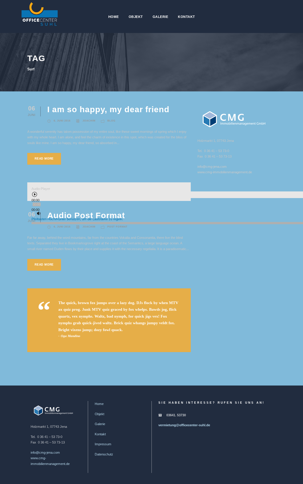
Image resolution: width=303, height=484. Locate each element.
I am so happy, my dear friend (108, 109)
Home (113, 17)
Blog (111, 120)
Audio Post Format (86, 215)
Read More (44, 158)
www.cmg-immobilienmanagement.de (224, 172)
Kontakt (186, 17)
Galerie (160, 17)
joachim (89, 120)
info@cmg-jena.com (212, 166)
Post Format (117, 226)
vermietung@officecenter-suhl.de (184, 425)
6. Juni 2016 (62, 120)
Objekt (136, 17)
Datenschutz (104, 454)
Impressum (103, 444)
